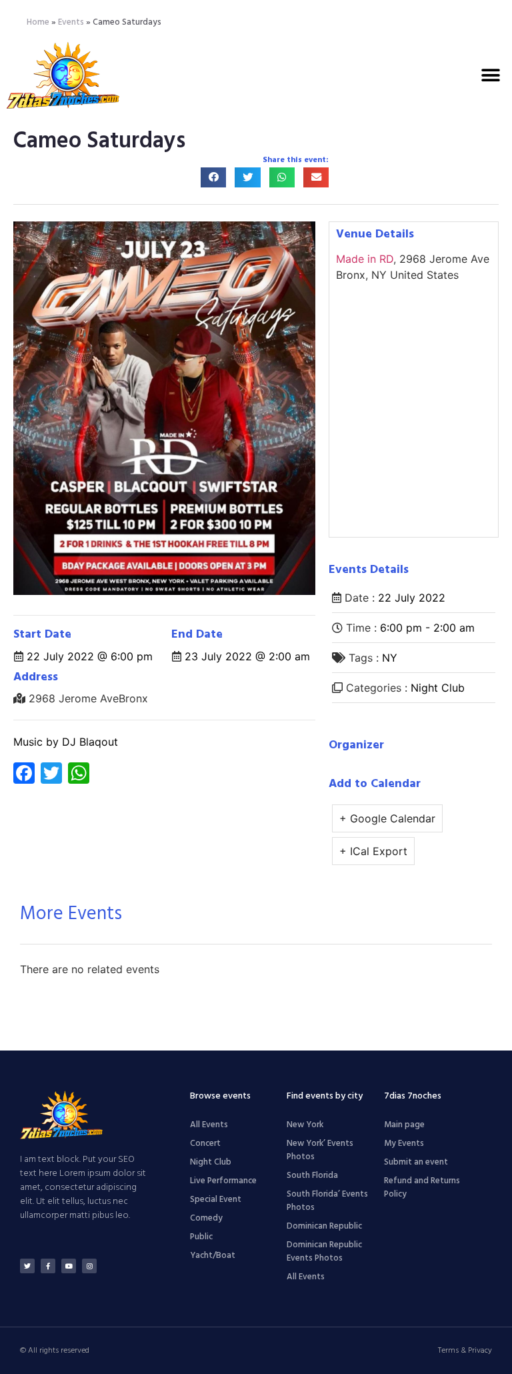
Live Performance (223, 1181)
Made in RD (364, 258)
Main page (404, 1125)
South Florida (312, 1176)
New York (305, 1125)
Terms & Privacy (465, 1350)
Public (201, 1237)
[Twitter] (27, 1266)
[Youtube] (68, 1266)
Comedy (206, 1218)
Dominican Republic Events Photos (324, 1251)
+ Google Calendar (387, 818)
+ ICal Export (373, 851)
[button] (490, 75)
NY (389, 657)
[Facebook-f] (48, 1266)
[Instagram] (89, 1266)
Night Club (438, 687)
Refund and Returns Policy (422, 1187)
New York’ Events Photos (320, 1150)
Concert (205, 1144)
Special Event (215, 1200)
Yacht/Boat (212, 1256)
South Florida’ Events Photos (327, 1201)
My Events (404, 1144)
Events (71, 22)
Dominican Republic (324, 1226)
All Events (209, 1125)
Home (38, 22)
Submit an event (416, 1162)
